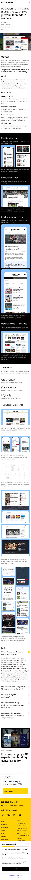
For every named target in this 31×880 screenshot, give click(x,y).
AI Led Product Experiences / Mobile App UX (16, 853)
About (3, 831)
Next (15, 869)
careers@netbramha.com (15, 875)
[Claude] (8, 815)
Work (2, 821)
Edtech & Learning (22, 828)
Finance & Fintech (21, 823)
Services (4, 824)
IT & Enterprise (21, 821)
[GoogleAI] (20, 815)
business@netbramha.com (15, 877)
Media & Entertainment (23, 835)
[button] (28, 2)
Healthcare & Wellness (23, 826)
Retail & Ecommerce (22, 831)
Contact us (4, 840)
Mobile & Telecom (21, 833)
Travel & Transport (21, 840)
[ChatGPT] (3, 815)
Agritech (19, 838)
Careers (3, 837)
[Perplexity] (14, 815)
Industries (4, 827)
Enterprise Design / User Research (15, 858)
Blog (2, 834)
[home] (7, 2)
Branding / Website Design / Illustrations (16, 849)
